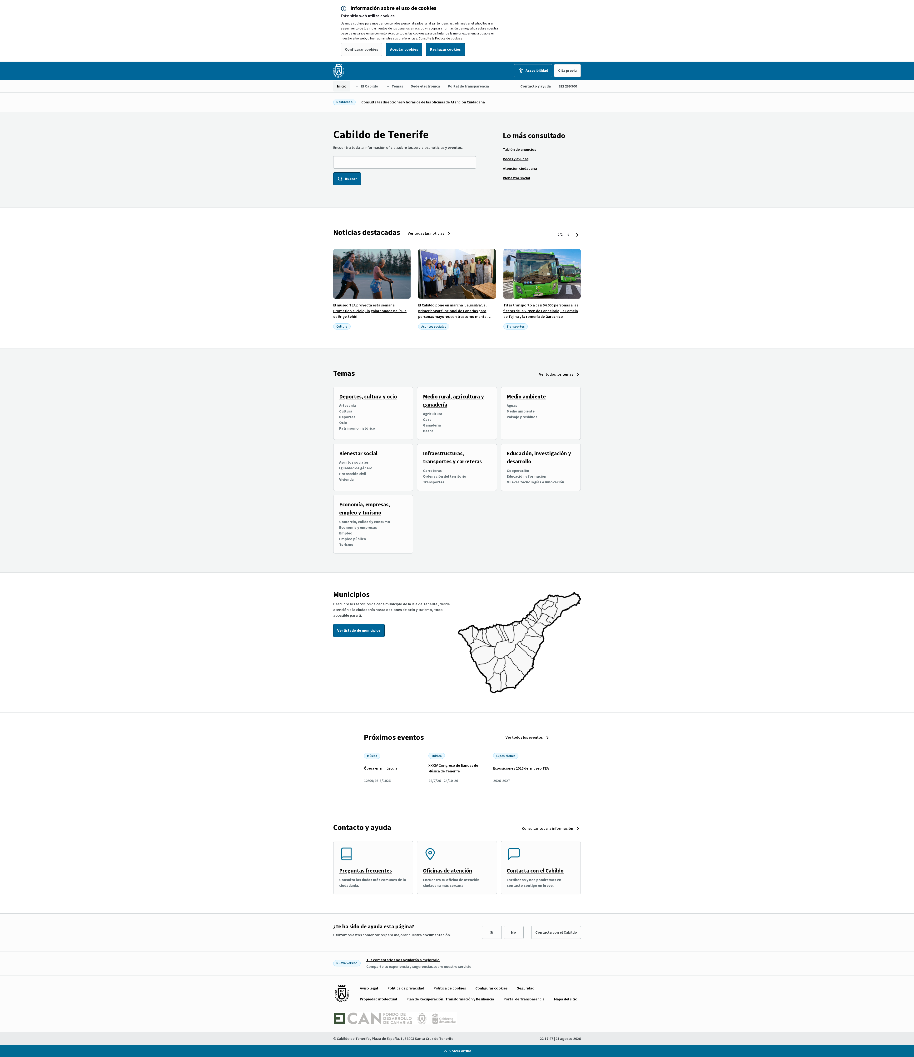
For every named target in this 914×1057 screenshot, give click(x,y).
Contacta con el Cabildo (535, 871)
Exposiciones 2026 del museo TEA (521, 768)
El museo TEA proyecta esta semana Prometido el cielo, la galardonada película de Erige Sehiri (370, 311)
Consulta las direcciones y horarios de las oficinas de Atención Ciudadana (423, 102)
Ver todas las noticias (426, 233)
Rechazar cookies (445, 49)
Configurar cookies (361, 49)
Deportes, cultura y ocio (368, 397)
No (513, 932)
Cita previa (567, 70)
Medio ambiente (526, 397)
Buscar (351, 178)
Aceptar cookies (404, 49)
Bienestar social (358, 453)
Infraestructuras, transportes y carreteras (452, 458)
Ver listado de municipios (359, 630)
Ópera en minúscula (380, 768)
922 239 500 (567, 86)
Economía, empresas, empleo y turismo (364, 509)
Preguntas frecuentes (365, 871)
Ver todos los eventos (524, 737)
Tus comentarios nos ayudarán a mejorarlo (403, 960)
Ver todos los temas (556, 374)
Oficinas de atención (447, 871)
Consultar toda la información (547, 828)
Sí (491, 932)
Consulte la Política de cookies (440, 38)
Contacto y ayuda (535, 86)
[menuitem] (341, 86)
